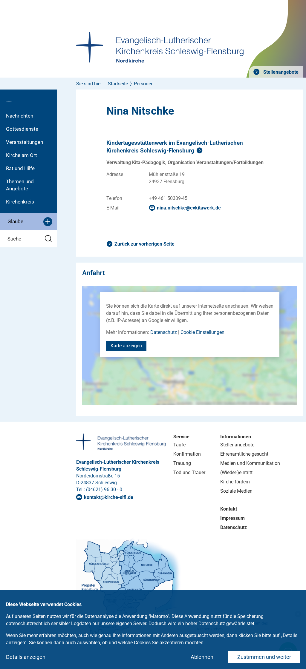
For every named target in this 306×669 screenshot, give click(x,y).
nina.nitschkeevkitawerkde (189, 208)
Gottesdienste (22, 129)
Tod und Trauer (189, 472)
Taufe (179, 445)
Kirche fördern (235, 482)
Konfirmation (187, 454)
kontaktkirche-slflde (108, 497)
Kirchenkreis (20, 202)
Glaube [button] (15, 221)
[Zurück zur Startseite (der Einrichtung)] (28, 99)
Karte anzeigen (126, 346)
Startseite (118, 84)
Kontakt (228, 509)
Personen (144, 84)
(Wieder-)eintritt (236, 472)
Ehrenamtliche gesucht (244, 454)
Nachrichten (19, 116)
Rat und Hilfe (20, 168)
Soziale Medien (236, 491)
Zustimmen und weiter (264, 657)
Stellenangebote (280, 72)
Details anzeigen (25, 657)
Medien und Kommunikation (250, 463)
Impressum (232, 518)
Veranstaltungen (24, 142)
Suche (14, 239)
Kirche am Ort (21, 155)
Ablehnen (202, 657)
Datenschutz (163, 332)
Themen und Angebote (20, 185)
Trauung (182, 463)
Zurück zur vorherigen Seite (144, 244)
